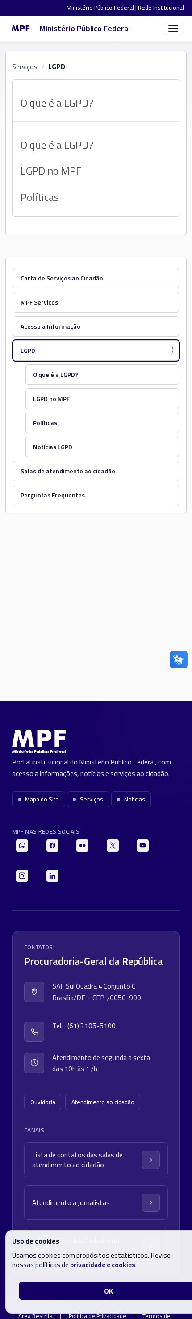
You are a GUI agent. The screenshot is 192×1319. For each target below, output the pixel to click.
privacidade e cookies (102, 1264)
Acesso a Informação (50, 326)
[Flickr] (82, 845)
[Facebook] (52, 845)
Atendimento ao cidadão (102, 1102)
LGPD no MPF (51, 171)
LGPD (56, 66)
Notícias (134, 799)
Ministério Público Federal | (102, 7)
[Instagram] (22, 876)
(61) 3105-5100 (91, 1025)
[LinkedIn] (52, 876)
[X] (113, 845)
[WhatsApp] (22, 845)
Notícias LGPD (52, 446)
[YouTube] (143, 845)
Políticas (40, 197)
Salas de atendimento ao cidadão (68, 471)
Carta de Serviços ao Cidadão (62, 278)
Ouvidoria (42, 1102)
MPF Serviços (39, 302)
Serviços (25, 66)
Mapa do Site (42, 799)
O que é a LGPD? (57, 145)
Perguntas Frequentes (53, 495)
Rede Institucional (161, 7)
